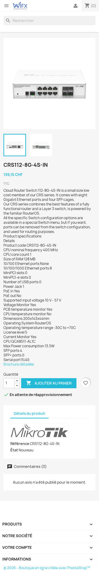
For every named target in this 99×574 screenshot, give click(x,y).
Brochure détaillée (18, 364)
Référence (19, 443)
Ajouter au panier (49, 383)
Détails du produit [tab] (29, 413)
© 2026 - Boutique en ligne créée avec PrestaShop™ (46, 568)
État (14, 450)
